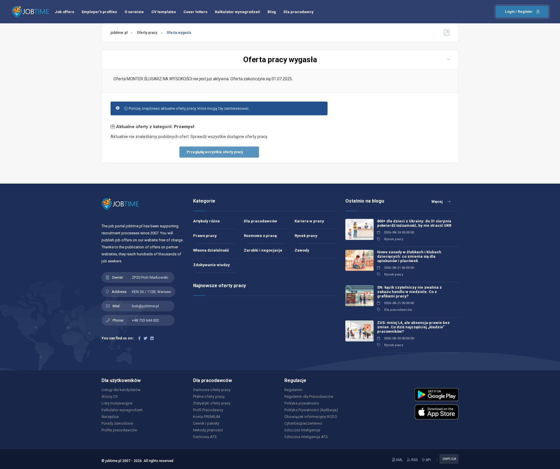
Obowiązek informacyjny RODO (310, 416)
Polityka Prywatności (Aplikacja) (311, 410)
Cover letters (195, 12)
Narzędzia (110, 416)
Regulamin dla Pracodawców (308, 396)
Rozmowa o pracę (260, 235)
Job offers (64, 12)
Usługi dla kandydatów (121, 390)
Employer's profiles (99, 12)
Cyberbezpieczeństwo (303, 423)
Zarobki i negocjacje (263, 250)
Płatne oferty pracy (209, 396)
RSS (414, 460)
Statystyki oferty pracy (211, 403)
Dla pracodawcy (299, 12)
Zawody (302, 250)
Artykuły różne (206, 221)
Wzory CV (110, 396)
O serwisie (134, 12)
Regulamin (293, 390)
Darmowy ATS (205, 437)
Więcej (437, 202)
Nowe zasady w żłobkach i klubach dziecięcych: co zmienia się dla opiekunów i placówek (409, 256)
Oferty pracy (147, 33)
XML (399, 460)
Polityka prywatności (301, 403)
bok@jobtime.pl (145, 306)
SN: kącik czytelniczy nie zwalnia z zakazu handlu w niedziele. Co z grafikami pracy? (409, 291)
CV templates (163, 12)
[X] (145, 338)
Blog (271, 12)
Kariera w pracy (309, 221)
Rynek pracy (306, 235)
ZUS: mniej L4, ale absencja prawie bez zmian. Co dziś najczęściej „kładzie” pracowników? (413, 327)
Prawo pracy (205, 235)
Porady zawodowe (117, 423)
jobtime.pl (119, 33)
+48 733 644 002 (145, 320)
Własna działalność (211, 250)
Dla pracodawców (260, 221)
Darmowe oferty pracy (211, 390)
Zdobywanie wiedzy (211, 265)
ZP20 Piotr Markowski (150, 277)
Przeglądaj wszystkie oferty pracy (215, 152)
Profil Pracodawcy (208, 410)
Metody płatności (208, 430)
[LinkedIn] (151, 338)
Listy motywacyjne (117, 403)
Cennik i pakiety (206, 423)
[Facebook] (139, 338)
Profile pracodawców (119, 430)
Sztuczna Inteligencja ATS (306, 437)
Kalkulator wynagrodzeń (237, 12)
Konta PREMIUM (206, 416)
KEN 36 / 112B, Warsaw (151, 292)
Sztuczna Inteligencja (302, 430)
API (428, 460)
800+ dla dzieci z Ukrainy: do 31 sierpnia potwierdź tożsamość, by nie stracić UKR (414, 223)
